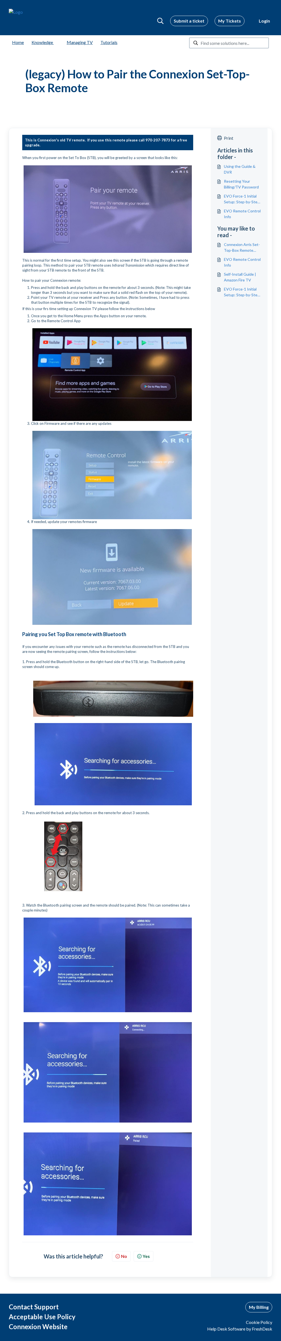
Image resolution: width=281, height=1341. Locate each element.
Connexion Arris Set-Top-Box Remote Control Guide (242, 247)
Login (264, 20)
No (124, 1256)
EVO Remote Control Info (242, 214)
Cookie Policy (259, 1322)
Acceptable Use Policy (42, 1317)
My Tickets (229, 20)
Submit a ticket (189, 20)
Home (18, 42)
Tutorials (108, 42)
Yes (146, 1256)
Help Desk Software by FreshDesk (239, 1328)
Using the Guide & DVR (239, 169)
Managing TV (80, 42)
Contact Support (34, 1307)
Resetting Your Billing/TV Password (241, 184)
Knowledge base (47, 42)
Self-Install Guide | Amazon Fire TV (240, 277)
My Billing (259, 1307)
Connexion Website (38, 1327)
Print (228, 138)
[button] (160, 20)
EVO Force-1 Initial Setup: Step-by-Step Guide (242, 199)
